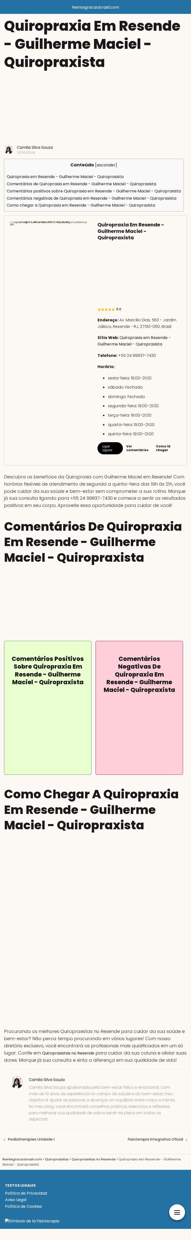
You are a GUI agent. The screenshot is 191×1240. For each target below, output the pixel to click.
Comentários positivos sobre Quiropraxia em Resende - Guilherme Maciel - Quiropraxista (94, 191)
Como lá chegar (163, 448)
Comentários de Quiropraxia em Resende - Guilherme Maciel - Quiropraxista (81, 184)
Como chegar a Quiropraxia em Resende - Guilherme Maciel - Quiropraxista (81, 205)
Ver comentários (137, 448)
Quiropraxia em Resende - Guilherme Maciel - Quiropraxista (65, 177)
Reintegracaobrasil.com (95, 7)
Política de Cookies (23, 1206)
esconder (106, 165)
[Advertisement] (95, 108)
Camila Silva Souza (35, 147)
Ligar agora (107, 448)
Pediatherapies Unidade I (31, 1139)
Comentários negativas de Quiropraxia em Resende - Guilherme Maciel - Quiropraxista (91, 198)
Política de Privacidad (26, 1193)
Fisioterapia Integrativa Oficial (155, 1139)
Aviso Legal (15, 1200)
